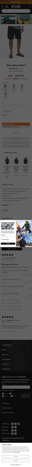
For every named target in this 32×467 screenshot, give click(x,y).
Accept (15, 456)
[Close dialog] (31, 220)
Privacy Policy (16, 452)
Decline (15, 460)
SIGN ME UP (8, 243)
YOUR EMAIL (3, 235)
